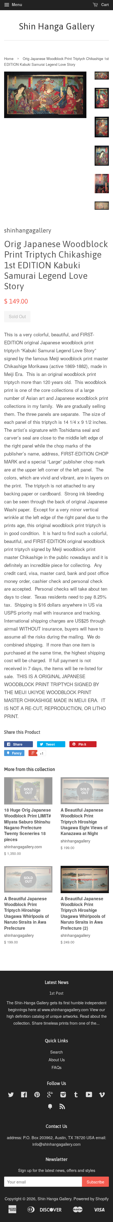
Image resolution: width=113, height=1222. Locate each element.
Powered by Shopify (91, 1198)
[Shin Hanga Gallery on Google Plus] (50, 1095)
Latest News (57, 982)
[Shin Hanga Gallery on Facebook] (24, 1095)
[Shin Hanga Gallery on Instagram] (63, 1095)
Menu (16, 4)
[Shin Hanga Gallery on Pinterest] (37, 1095)
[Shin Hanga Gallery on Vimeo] (102, 1095)
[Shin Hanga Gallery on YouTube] (89, 1095)
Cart (104, 4)
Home (8, 58)
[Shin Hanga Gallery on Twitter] (11, 1095)
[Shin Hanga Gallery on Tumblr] (76, 1095)
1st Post (56, 993)
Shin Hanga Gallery (56, 26)
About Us (57, 1059)
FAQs (56, 1067)
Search (56, 1052)
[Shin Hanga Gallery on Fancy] (50, 1107)
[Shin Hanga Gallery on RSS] (62, 1107)
